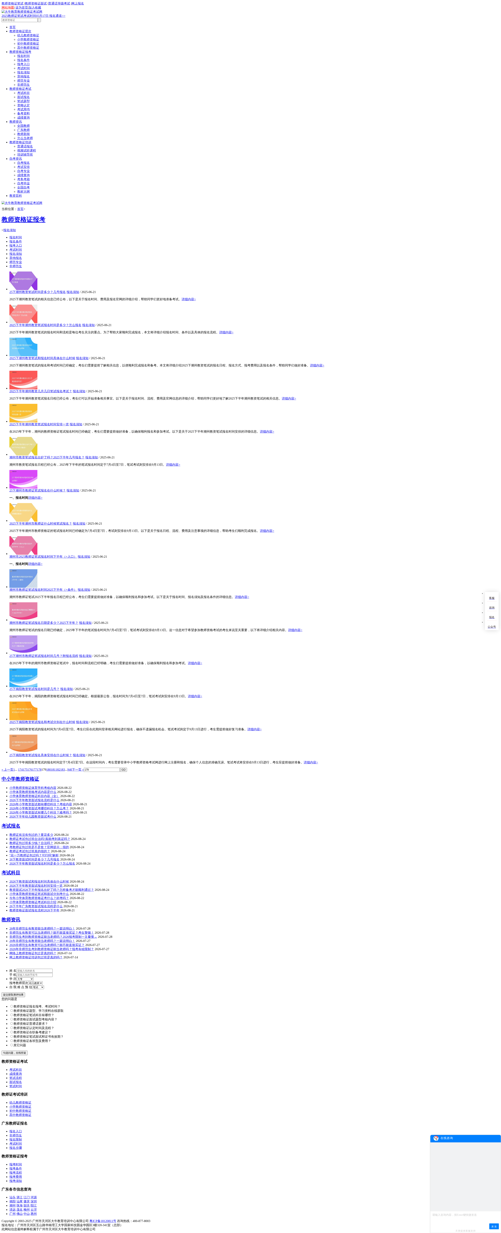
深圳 (34, 1201)
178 (39, 769)
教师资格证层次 (20, 31)
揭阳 (12, 1201)
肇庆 (26, 1201)
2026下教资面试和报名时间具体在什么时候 (39, 881)
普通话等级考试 (59, 3)
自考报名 (23, 162)
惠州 (34, 1213)
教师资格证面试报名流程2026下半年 (34, 910)
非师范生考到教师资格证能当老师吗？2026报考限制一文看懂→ (53, 936)
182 (58, 769)
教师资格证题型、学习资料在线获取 (39, 1010)
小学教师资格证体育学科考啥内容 (32, 787)
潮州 (12, 1205)
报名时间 (23, 56)
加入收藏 (35, 7)
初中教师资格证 (28, 43)
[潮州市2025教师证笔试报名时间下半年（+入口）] (23, 553)
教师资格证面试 (36, 3)
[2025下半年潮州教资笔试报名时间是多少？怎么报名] (23, 322)
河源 (34, 1197)
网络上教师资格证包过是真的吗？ (32, 953)
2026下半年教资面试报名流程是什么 (34, 800)
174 (20, 769)
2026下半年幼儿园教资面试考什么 (32, 816)
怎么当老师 (25, 138)
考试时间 (23, 68)
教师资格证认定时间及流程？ (34, 1028)
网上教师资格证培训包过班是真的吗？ (36, 957)
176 (29, 769)
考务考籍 (23, 179)
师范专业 (23, 80)
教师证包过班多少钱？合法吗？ (31, 843)
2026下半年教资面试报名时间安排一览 (36, 885)
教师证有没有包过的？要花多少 (31, 834)
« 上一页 (7, 769)
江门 (26, 1197)
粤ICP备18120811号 (102, 1221)
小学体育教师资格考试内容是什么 (32, 792)
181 (53, 769)
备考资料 (23, 113)
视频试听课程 (26, 150)
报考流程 (15, 1172)
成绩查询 (23, 117)
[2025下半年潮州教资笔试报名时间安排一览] (23, 421)
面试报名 (23, 97)
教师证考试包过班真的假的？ (29, 851)
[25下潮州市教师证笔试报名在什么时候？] (23, 487)
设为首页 (21, 7)
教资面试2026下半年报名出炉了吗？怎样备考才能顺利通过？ (51, 889)
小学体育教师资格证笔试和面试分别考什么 (39, 894)
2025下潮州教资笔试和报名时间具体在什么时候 (42, 358)
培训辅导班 (25, 154)
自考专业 (23, 171)
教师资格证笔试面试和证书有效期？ (39, 1036)
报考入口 (23, 64)
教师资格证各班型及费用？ (32, 1041)
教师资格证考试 (20, 88)
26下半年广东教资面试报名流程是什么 (36, 906)
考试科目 (23, 93)
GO (123, 769)
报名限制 (15, 1139)
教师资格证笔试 (12, 3)
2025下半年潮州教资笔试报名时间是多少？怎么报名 (45, 325)
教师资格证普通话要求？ (31, 1023)
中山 (26, 1213)
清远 (12, 1209)
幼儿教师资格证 (28, 35)
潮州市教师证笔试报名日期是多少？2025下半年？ (43, 622)
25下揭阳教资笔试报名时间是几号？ (34, 689)
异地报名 (23, 76)
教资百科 (15, 195)
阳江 (34, 1205)
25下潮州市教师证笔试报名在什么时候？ (37, 490)
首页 (12, 27)
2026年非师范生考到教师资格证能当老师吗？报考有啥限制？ (51, 949)
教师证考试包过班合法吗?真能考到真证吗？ (39, 839)
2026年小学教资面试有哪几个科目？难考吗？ (40, 812)
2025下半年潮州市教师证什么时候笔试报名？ (40, 523)
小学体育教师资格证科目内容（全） (34, 796)
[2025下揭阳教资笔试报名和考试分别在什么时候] (23, 719)
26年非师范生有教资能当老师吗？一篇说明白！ (42, 928)
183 (62, 769)
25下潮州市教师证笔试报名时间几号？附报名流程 (43, 656)
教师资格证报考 (20, 51)
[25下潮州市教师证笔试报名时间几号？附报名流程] (23, 653)
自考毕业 (23, 183)
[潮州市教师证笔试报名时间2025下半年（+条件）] (23, 586)
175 (25, 769)
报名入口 (15, 1131)
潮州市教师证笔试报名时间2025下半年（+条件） (43, 589)
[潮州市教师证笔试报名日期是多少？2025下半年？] (23, 619)
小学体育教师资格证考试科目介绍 (32, 902)
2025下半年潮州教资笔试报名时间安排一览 (39, 424)
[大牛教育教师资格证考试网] (22, 11)
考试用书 (23, 109)
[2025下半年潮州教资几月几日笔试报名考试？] (23, 388)
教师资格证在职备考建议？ (32, 1032)
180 (48, 769)
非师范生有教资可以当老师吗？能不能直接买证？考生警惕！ (51, 932)
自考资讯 (15, 158)
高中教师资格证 (28, 47)
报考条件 (15, 1168)
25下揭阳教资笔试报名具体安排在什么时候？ (40, 755)
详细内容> (189, 299)
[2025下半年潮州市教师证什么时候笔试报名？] (23, 520)
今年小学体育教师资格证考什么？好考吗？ (39, 898)
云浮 (34, 1209)
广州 (12, 1213)
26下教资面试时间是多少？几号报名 (34, 859)
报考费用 (15, 1176)
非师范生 (23, 84)
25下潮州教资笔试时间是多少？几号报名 (37, 292)
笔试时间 (15, 1086)
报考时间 (15, 1164)
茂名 (19, 1209)
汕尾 (19, 1201)
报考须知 (15, 1180)
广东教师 (23, 130)
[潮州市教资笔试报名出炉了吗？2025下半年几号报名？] (23, 454)
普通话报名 (25, 146)
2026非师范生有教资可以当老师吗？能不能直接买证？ (47, 945)
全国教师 (23, 125)
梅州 (26, 1209)
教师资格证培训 (20, 142)
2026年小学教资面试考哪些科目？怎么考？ (39, 808)
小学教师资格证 (28, 39)
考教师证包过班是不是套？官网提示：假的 (39, 847)
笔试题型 (23, 101)
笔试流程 (15, 1078)
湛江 (19, 1197)
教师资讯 (15, 121)
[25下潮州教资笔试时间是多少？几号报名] (23, 289)
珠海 (19, 1205)
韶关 (26, 1205)
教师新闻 (23, 134)
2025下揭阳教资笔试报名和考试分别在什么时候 (42, 722)
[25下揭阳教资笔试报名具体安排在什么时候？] (23, 752)
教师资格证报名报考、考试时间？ (37, 1006)
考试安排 (23, 167)
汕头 (12, 1197)
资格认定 (23, 105)
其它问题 (20, 1045)
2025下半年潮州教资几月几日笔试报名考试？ (40, 391)
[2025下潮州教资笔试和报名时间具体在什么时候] (23, 355)
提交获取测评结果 (13, 994)
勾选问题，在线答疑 (14, 1052)
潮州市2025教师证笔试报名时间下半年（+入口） (43, 556)
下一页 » (78, 769)
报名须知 (23, 72)
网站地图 (8, 7)
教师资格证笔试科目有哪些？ (34, 1015)
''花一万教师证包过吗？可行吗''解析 (34, 855)
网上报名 (77, 3)
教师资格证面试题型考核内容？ (35, 1019)
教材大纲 (23, 191)
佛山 (19, 1213)
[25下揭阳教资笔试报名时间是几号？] (23, 686)
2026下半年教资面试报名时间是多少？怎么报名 (42, 863)
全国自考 (23, 187)
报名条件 (23, 60)
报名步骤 (15, 1147)
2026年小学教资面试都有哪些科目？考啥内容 (40, 804)
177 (34, 769)
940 (69, 769)
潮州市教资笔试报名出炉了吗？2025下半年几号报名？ (47, 457)
